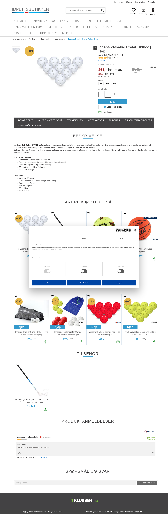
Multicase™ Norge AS (133, 512)
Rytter (73, 27)
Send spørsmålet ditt (146, 483)
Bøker (89, 21)
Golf (120, 21)
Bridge (76, 21)
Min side (151, 2)
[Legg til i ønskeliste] (16, 213)
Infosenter (118, 2)
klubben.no (43, 457)
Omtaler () (102, 60)
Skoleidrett (22, 33)
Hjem (24, 39)
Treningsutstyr (47, 33)
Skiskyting (110, 27)
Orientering (55, 27)
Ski (97, 27)
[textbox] (75, 483)
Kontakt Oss (140, 2)
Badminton (40, 21)
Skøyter (128, 27)
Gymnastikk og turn (28, 27)
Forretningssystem (93, 512)
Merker (67, 33)
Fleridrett (105, 21)
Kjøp (112, 101)
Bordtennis (59, 21)
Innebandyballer (59, 39)
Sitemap (129, 2)
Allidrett (21, 21)
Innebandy (45, 39)
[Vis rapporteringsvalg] (153, 453)
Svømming (144, 27)
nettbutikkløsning (111, 512)
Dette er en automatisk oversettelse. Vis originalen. (34, 447)
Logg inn (153, 14)
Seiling (87, 27)
